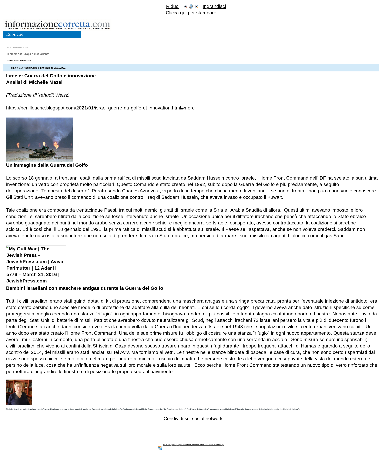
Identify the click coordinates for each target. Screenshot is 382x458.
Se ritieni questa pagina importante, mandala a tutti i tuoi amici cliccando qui (193, 445)
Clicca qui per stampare (191, 12)
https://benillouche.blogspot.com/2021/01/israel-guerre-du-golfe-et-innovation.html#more (100, 108)
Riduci (172, 6)
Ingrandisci (214, 6)
